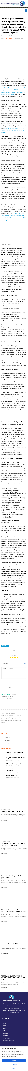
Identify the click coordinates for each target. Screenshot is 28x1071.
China (6, 713)
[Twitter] (10, 726)
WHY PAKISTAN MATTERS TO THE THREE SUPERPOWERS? (13, 844)
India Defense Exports (17, 716)
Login (24, 663)
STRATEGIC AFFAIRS (5, 809)
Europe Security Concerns (7, 715)
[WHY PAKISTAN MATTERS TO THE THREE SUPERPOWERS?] (3, 759)
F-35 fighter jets (17, 715)
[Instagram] (2, 740)
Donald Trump (12, 713)
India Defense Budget (6, 716)
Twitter (7, 743)
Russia (16, 718)
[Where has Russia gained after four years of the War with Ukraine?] (3, 765)
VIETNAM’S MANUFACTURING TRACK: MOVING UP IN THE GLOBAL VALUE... (14, 978)
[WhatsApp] (17, 726)
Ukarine (3, 722)
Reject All (14, 1068)
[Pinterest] (14, 726)
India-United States (5, 718)
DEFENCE (10, 35)
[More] (20, 726)
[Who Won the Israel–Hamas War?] (3, 753)
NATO (12, 718)
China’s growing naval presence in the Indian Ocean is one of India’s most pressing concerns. (13, 130)
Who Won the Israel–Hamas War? (15, 752)
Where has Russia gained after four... (15, 764)
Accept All (14, 1060)
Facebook (7, 737)
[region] (14, 1058)
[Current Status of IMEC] (3, 776)
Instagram (7, 740)
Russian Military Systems (6, 720)
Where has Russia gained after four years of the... (13, 877)
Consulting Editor (7, 38)
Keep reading (4, 820)
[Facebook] (7, 726)
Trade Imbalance (17, 720)
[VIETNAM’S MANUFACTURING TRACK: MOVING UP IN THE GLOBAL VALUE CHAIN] (14, 964)
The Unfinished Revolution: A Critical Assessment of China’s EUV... (14, 911)
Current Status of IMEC (12, 775)
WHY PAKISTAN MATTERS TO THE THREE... (15, 758)
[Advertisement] (14, 60)
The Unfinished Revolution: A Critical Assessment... (15, 769)
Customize (14, 1064)
